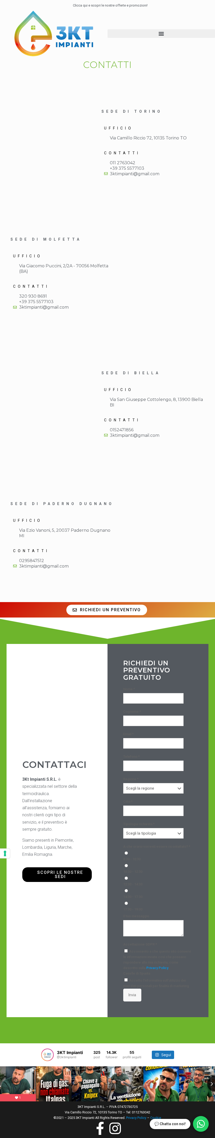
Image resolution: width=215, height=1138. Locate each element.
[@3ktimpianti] (47, 1055)
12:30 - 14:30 (132, 884)
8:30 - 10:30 (132, 859)
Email (128, 734)
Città (128, 801)
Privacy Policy (157, 968)
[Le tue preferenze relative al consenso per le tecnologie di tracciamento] (5, 853)
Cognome (132, 712)
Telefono (131, 756)
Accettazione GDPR (140, 944)
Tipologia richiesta (139, 824)
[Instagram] (47, 894)
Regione (131, 779)
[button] (161, 33)
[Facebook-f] (29, 894)
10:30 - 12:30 (132, 872)
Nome (129, 689)
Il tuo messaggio (136, 916)
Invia (132, 995)
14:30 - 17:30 (132, 897)
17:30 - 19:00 (132, 909)
